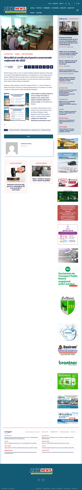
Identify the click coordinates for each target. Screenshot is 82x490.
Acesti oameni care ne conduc (33, 432)
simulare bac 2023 (36, 130)
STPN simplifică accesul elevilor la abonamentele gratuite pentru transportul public (20, 453)
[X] (29, 67)
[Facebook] (75, 4)
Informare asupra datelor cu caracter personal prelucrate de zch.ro (41, 477)
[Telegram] (51, 67)
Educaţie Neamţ (27, 54)
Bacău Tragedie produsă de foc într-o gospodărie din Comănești (68, 62)
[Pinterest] (33, 67)
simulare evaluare (46, 130)
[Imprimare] (47, 67)
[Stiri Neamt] (15, 9)
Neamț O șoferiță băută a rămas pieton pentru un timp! (68, 70)
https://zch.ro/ (24, 145)
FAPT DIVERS (62, 83)
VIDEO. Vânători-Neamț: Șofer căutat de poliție (41, 179)
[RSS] (77, 4)
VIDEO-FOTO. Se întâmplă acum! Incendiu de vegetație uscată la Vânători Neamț (68, 53)
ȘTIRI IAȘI (53, 488)
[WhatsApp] (36, 67)
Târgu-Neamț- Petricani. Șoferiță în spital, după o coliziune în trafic (67, 79)
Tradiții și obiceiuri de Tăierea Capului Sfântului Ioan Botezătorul (57, 452)
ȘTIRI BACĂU (38, 488)
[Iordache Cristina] (5, 67)
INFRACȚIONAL (63, 73)
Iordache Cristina (10, 67)
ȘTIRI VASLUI (74, 488)
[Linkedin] (40, 67)
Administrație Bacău (64, 432)
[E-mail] (44, 67)
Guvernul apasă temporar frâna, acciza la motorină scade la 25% (58, 447)
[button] (69, 3)
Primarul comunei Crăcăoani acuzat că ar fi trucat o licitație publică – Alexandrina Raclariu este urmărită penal (68, 41)
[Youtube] (79, 4)
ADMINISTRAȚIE (54, 432)
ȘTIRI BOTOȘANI (46, 488)
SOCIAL (61, 66)
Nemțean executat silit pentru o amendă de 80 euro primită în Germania (16, 187)
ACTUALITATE (8, 54)
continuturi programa (14, 130)
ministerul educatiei (25, 130)
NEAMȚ (17, 54)
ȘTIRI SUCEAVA (67, 488)
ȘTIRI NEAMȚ (59, 488)
